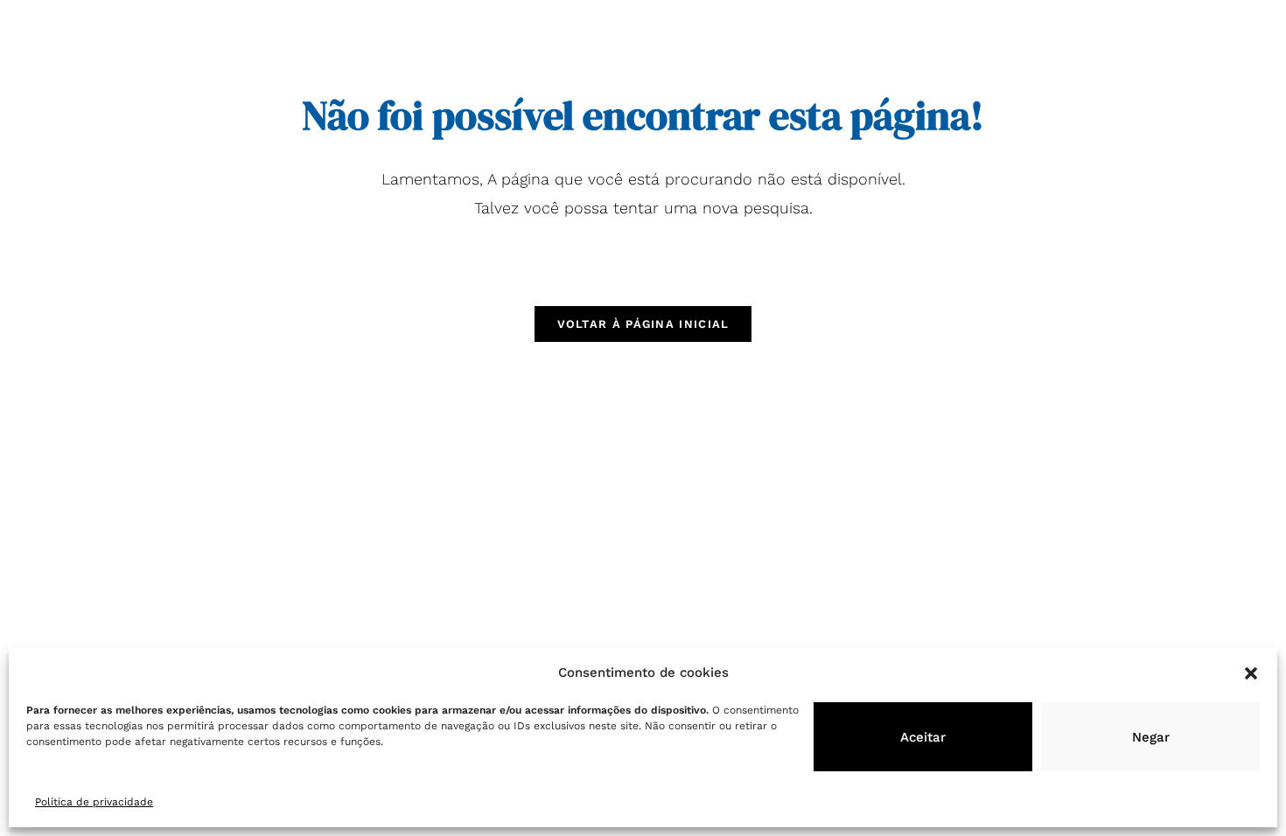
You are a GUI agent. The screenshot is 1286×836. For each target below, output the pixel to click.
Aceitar (923, 737)
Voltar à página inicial (643, 324)
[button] (1251, 673)
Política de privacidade (94, 802)
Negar (1151, 737)
